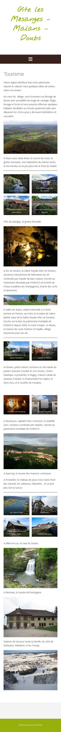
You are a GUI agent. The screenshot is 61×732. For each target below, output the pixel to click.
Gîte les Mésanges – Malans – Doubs (30, 24)
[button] (30, 59)
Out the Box (36, 724)
